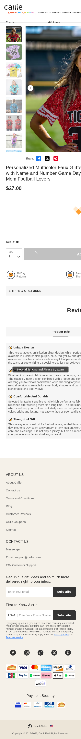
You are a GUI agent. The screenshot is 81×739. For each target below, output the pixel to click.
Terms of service (14, 637)
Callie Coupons (16, 521)
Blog (9, 506)
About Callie (13, 482)
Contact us (13, 490)
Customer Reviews (18, 514)
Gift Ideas (54, 22)
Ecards (10, 22)
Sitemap (11, 529)
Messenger (13, 549)
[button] (30, 88)
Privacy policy (61, 634)
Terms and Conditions (20, 498)
